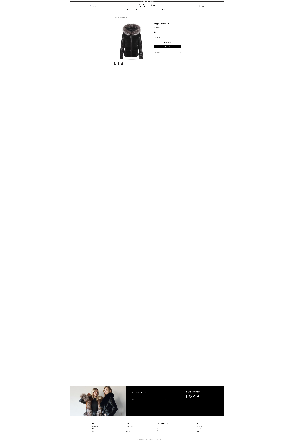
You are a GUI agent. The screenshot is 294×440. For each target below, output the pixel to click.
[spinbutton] (157, 37)
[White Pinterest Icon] (194, 396)
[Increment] (160, 37)
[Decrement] (155, 37)
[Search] (90, 6)
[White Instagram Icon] (190, 396)
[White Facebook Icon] (186, 396)
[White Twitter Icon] (198, 396)
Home (114, 17)
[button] (97, 5)
